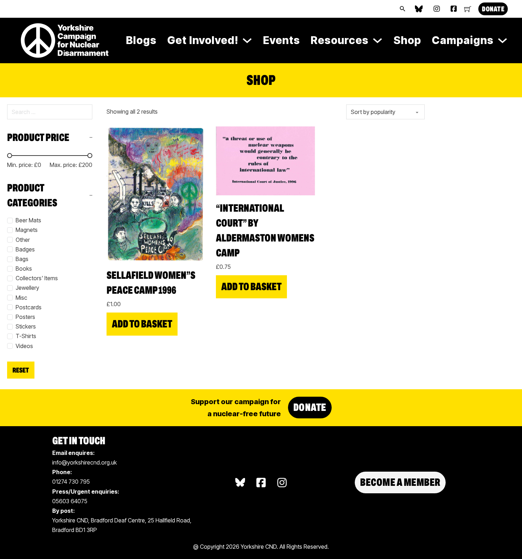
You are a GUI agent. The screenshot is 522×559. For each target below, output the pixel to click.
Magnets (27, 229)
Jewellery (27, 287)
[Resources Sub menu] (377, 40)
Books (24, 268)
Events (281, 40)
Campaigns (463, 40)
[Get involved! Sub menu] (247, 40)
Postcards (29, 307)
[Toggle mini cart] (467, 8)
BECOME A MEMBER (400, 482)
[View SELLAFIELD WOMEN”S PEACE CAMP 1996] (156, 193)
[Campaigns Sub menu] (502, 40)
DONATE (493, 9)
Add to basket (142, 324)
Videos (24, 345)
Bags (22, 258)
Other (23, 239)
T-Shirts (26, 336)
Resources (340, 40)
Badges (25, 249)
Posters (25, 316)
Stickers (26, 326)
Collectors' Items (37, 278)
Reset (20, 370)
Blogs (141, 40)
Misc (21, 297)
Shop (407, 40)
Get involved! (202, 40)
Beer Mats (28, 220)
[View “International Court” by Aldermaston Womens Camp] (265, 160)
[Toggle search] (402, 9)
